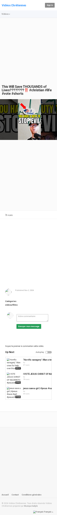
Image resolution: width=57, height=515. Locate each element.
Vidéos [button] (5, 14)
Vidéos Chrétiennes (14, 5)
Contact (15, 495)
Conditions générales (31, 495)
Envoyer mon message (28, 326)
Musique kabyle (31, 506)
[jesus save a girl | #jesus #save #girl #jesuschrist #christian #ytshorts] (14, 393)
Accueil (5, 495)
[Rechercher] (42, 5)
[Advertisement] (28, 48)
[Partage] (44, 215)
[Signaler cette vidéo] (51, 215)
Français (47, 512)
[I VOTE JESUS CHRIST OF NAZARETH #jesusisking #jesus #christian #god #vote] (14, 379)
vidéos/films (11, 305)
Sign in (50, 5)
